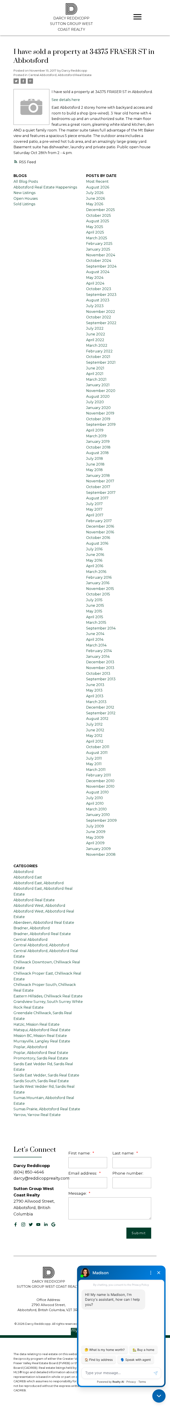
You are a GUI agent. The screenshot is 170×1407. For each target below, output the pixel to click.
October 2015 (98, 594)
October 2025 (98, 215)
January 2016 (97, 583)
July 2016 (94, 549)
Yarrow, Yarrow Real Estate (37, 1115)
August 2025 (97, 221)
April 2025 (95, 232)
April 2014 (94, 639)
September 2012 (101, 713)
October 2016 (98, 538)
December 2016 (100, 526)
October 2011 (97, 747)
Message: (78, 1193)
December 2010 (100, 781)
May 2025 (94, 227)
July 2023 (95, 306)
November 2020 (100, 391)
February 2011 (98, 775)
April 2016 (94, 566)
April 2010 (95, 803)
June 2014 (95, 634)
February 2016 (99, 577)
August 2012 (97, 719)
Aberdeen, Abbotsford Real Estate (44, 922)
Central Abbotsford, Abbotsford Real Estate (60, 75)
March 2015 (96, 622)
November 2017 (100, 481)
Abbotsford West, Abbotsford (39, 905)
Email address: (83, 1173)
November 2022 (100, 312)
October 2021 (98, 357)
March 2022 (96, 345)
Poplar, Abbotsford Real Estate (41, 1053)
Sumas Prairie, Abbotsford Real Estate (47, 1109)
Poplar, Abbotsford (30, 1047)
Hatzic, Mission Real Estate (37, 1024)
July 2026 (94, 193)
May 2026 (94, 204)
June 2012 (95, 730)
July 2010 (94, 798)
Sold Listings (24, 204)
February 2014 (99, 651)
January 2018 (98, 475)
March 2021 (96, 379)
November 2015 (100, 589)
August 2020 (98, 396)
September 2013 (101, 679)
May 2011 (94, 764)
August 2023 (97, 300)
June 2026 (95, 198)
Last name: (123, 1153)
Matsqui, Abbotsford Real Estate (42, 1030)
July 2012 (94, 724)
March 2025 (96, 238)
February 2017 (99, 521)
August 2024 (97, 272)
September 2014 (101, 628)
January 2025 (98, 249)
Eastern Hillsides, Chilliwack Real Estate (48, 996)
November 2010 (100, 786)
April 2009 (95, 843)
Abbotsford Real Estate (34, 900)
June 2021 (95, 368)
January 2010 (98, 815)
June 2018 (95, 464)
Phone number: (127, 1173)
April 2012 (94, 741)
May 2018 (94, 470)
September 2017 (101, 493)
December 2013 (100, 662)
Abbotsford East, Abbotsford (39, 883)
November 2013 (100, 668)
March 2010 (96, 809)
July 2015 (94, 600)
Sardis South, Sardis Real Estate (41, 1081)
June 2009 (95, 832)
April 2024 (95, 283)
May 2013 (94, 690)
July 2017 (94, 504)
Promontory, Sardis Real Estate (41, 1058)
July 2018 (94, 458)
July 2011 (94, 758)
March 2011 (96, 770)
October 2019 (98, 419)
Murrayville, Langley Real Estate (42, 1041)
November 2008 (101, 854)
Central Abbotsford (31, 939)
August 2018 (97, 453)
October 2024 (98, 261)
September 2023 (101, 295)
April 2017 (94, 515)
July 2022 (95, 328)
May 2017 (94, 509)
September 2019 (101, 424)
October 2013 (98, 673)
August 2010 (97, 792)
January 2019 (98, 441)
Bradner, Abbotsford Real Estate (42, 934)
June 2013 (95, 685)
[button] (15, 1224)
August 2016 (97, 543)
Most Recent (97, 181)
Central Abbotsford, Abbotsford (41, 945)
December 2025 (100, 210)
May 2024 (94, 278)
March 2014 (96, 645)
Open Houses (26, 198)
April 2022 (95, 340)
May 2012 (94, 736)
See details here (66, 100)
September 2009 (101, 820)
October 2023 (98, 289)
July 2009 (95, 826)
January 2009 (98, 849)
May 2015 (94, 611)
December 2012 (100, 707)
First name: (79, 1153)
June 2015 (95, 605)
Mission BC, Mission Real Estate (40, 1036)
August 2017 (97, 498)
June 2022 (95, 334)
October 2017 (98, 487)
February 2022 (99, 351)
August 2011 (97, 753)
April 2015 (94, 617)
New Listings (24, 193)
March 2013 (96, 702)
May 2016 (94, 560)
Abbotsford (24, 872)
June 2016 (95, 555)
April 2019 (94, 430)
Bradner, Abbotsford (32, 928)
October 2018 (98, 447)
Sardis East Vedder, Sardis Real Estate (46, 1075)
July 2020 (95, 402)
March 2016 (96, 572)
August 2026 (97, 187)
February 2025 (99, 243)
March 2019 (96, 436)
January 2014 (98, 656)
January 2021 (98, 385)
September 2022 (101, 323)
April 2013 (94, 696)
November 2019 (100, 413)
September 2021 (101, 362)
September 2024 (101, 266)
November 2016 (100, 532)
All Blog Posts (26, 181)
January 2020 (98, 408)
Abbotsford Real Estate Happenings (45, 187)
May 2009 (95, 837)
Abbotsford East (28, 877)
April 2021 (94, 374)
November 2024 (100, 255)
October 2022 (98, 317)
